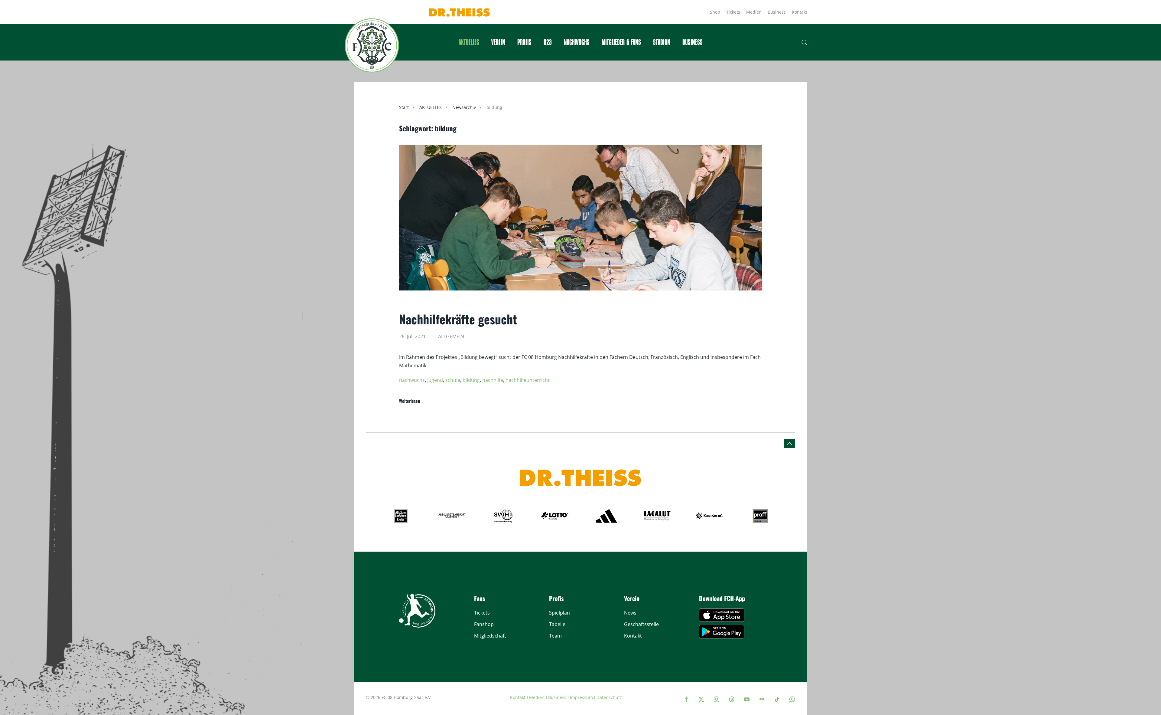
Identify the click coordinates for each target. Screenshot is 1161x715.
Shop (715, 12)
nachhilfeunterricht (528, 380)
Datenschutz (609, 697)
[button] (804, 42)
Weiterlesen (409, 401)
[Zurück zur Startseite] (372, 45)
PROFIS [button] (524, 42)
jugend (435, 380)
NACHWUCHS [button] (577, 42)
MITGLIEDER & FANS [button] (621, 42)
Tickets (733, 12)
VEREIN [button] (498, 42)
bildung (471, 380)
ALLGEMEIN (451, 336)
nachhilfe (492, 380)
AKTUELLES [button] (469, 42)
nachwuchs (412, 380)
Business (777, 12)
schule (452, 380)
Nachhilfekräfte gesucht (458, 319)
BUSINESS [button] (692, 42)
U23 (548, 42)
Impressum (581, 697)
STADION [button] (661, 42)
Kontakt (799, 12)
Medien (754, 12)
